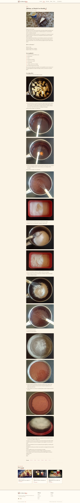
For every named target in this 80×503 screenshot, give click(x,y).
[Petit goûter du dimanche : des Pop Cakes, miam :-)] (40, 474)
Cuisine (44, 1)
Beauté (51, 1)
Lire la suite (21, 481)
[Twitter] (19, 499)
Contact (52, 494)
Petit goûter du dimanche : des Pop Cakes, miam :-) (40, 481)
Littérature (47, 1)
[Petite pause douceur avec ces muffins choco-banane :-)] (55, 474)
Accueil (41, 1)
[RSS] (21, 499)
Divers (54, 1)
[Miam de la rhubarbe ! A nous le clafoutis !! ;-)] (25, 474)
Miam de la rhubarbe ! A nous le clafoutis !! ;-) (24, 480)
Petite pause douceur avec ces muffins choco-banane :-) (54, 481)
